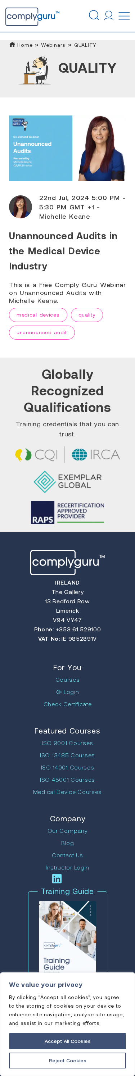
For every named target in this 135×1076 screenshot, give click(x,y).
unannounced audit (42, 332)
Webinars (53, 45)
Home (24, 45)
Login (70, 691)
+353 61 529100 (77, 629)
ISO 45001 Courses (67, 779)
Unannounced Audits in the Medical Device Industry (63, 250)
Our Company (68, 830)
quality (87, 315)
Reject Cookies (67, 1060)
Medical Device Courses (67, 791)
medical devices (38, 315)
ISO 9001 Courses (67, 742)
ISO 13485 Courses (67, 755)
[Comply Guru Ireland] (19, 15)
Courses (67, 679)
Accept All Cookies (68, 1041)
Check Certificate (68, 703)
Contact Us (67, 855)
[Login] (108, 15)
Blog (67, 842)
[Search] (93, 15)
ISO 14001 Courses (67, 767)
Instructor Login (67, 867)
